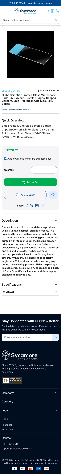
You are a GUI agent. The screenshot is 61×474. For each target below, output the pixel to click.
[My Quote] (52, 11)
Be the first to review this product (15, 110)
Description (10, 220)
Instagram (7, 429)
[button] (47, 10)
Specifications (12, 284)
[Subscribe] (55, 337)
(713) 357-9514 (10, 443)
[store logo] (25, 11)
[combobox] (30, 20)
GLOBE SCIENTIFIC (11, 90)
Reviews (8, 292)
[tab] (30, 220)
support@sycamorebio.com (17, 448)
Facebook (7, 424)
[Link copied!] (42, 205)
